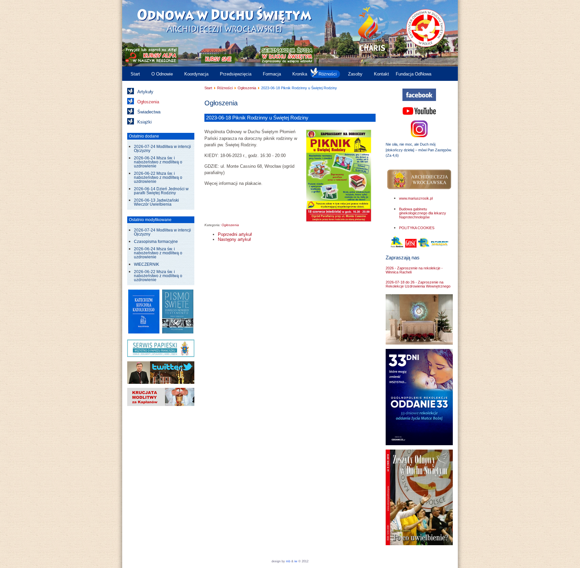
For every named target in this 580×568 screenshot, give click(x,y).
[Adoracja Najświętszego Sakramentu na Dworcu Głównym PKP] (419, 343)
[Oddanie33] (419, 443)
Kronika (299, 73)
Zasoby (355, 73)
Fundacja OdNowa (413, 73)
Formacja (272, 73)
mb (288, 561)
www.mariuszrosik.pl (416, 198)
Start (135, 73)
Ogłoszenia (148, 101)
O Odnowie (162, 73)
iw (295, 561)
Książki (144, 121)
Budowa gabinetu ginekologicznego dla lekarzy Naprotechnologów (422, 213)
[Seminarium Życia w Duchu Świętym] (287, 61)
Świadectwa (148, 111)
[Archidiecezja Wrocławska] (419, 179)
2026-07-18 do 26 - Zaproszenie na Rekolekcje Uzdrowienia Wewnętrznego (418, 284)
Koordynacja (196, 73)
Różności (328, 73)
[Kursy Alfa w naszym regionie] (151, 61)
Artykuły (145, 91)
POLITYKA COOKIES (416, 228)
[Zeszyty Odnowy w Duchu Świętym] (419, 543)
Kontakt (381, 73)
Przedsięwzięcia (235, 73)
